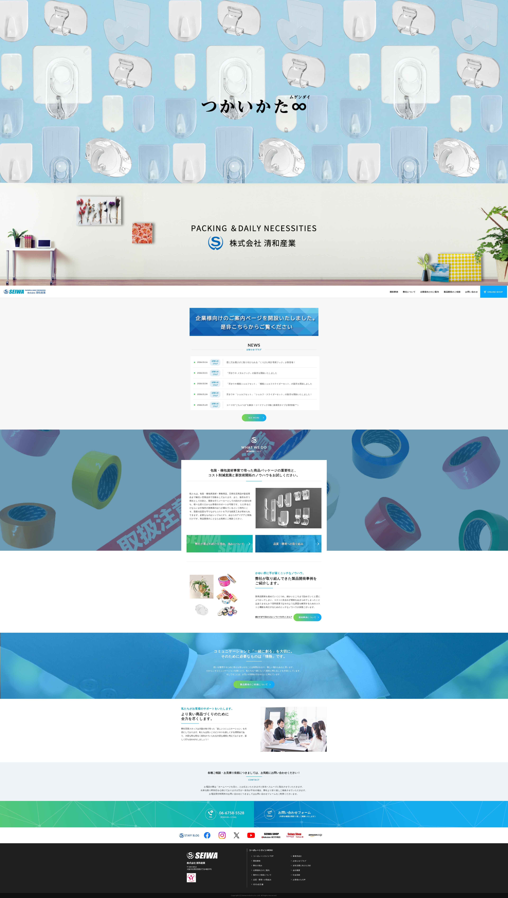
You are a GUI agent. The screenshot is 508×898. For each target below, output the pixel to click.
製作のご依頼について (262, 875)
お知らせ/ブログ (299, 861)
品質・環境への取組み (262, 880)
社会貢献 (296, 875)
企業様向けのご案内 (429, 292)
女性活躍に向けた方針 (302, 865)
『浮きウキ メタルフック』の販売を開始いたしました (251, 373)
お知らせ (215, 361)
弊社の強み (257, 865)
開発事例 (394, 292)
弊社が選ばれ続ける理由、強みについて (219, 543)
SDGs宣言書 (258, 884)
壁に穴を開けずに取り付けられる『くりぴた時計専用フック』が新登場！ (260, 362)
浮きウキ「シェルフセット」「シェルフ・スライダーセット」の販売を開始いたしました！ (269, 394)
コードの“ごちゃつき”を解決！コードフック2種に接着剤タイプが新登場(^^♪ (262, 405)
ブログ (215, 364)
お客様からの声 (299, 880)
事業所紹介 (297, 856)
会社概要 (296, 870)
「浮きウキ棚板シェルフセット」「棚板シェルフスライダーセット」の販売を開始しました (269, 383)
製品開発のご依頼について (254, 684)
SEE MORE (254, 417)
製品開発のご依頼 (452, 292)
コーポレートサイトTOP (263, 856)
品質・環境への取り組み (288, 543)
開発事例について (307, 617)
